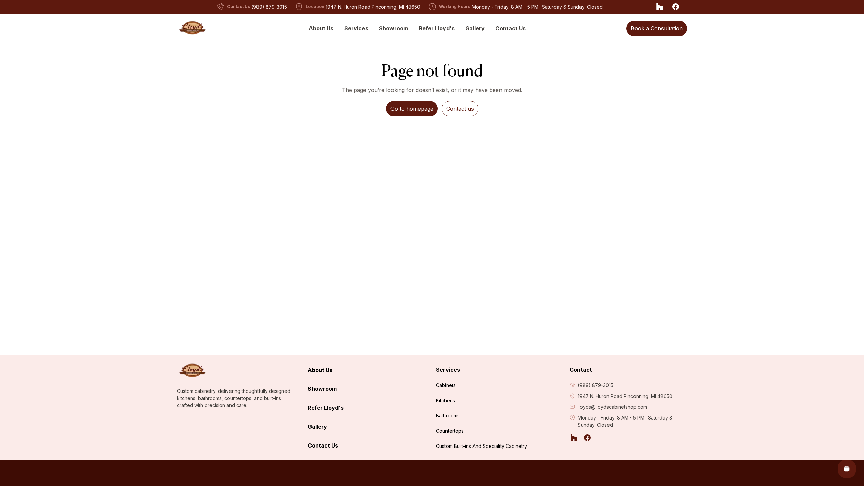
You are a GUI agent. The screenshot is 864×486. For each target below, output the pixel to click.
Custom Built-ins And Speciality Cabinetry (481, 446)
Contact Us (510, 28)
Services (356, 28)
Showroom (393, 28)
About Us (321, 28)
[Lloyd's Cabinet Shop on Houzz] (659, 7)
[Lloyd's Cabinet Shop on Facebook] (676, 7)
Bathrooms (448, 415)
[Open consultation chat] (847, 469)
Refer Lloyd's (437, 28)
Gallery (475, 28)
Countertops (450, 431)
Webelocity (673, 473)
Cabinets (446, 385)
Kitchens (445, 400)
